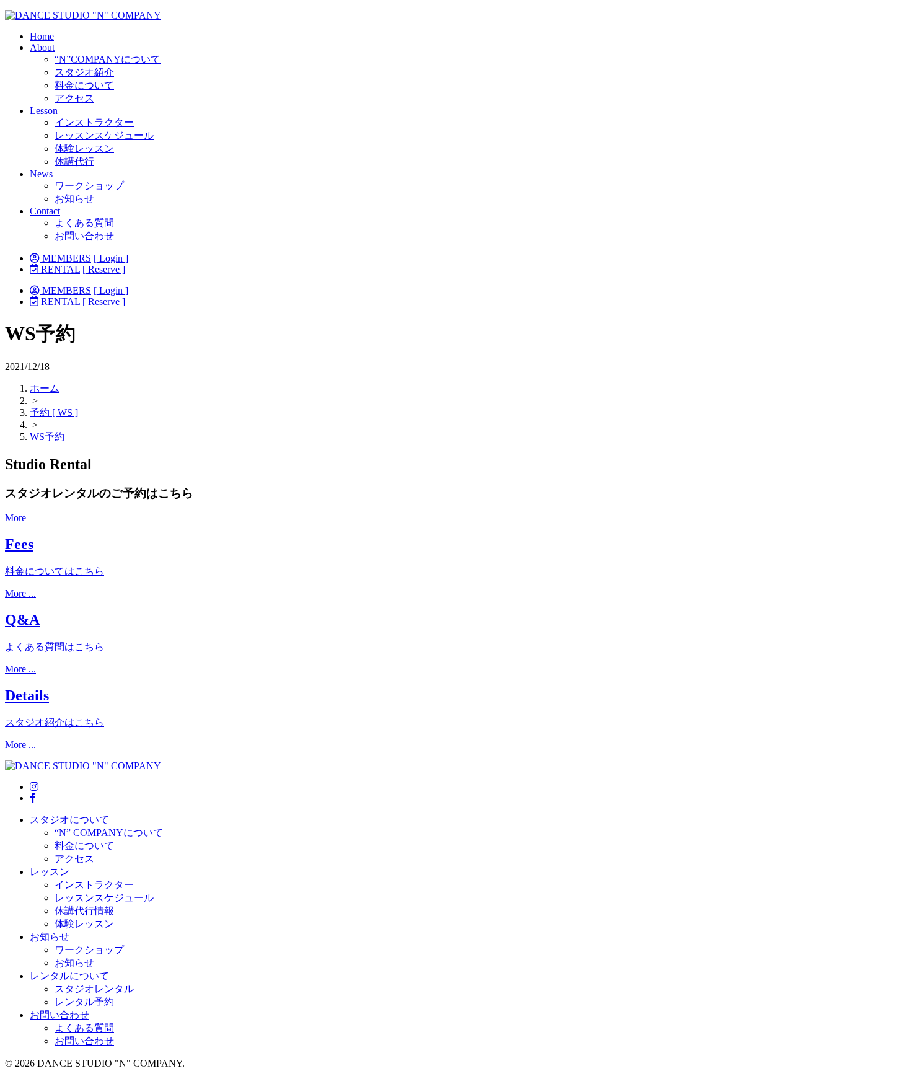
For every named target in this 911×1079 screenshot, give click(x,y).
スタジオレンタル (94, 989)
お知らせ (74, 198)
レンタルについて (69, 976)
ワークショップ (89, 185)
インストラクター (94, 122)
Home (42, 36)
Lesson (44, 110)
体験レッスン (84, 148)
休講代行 (74, 161)
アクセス (74, 98)
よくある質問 (84, 223)
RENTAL (59, 269)
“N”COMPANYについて (108, 59)
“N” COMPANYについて (109, 832)
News (41, 174)
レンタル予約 (84, 1002)
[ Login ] (111, 258)
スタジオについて (69, 819)
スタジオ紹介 (84, 72)
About (42, 47)
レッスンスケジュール (104, 135)
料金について (84, 85)
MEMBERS (65, 258)
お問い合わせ (84, 236)
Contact (45, 211)
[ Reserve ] (103, 269)
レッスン (49, 871)
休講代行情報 (84, 910)
